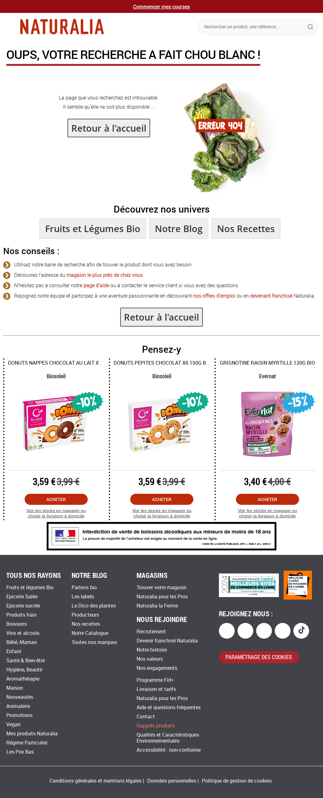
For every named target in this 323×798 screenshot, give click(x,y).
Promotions (19, 715)
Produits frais (21, 615)
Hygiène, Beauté (24, 670)
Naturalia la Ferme (157, 606)
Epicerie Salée (22, 597)
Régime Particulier (27, 743)
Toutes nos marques (94, 642)
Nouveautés (19, 697)
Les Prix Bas (20, 752)
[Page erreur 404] (227, 192)
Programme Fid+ (155, 680)
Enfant (13, 651)
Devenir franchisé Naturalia (167, 641)
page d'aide (96, 285)
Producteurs (85, 615)
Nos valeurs (150, 659)
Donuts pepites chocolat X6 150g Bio (162, 363)
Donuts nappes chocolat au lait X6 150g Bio (66, 363)
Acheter (56, 499)
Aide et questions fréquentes (169, 707)
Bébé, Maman (21, 642)
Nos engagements (157, 668)
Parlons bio (84, 587)
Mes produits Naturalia (32, 734)
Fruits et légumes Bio (30, 587)
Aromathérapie (22, 679)
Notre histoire (152, 650)
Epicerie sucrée (23, 606)
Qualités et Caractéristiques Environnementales (168, 738)
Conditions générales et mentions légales (96, 781)
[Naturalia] (62, 26)
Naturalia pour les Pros (162, 597)
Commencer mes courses (161, 6)
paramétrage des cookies (259, 657)
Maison (14, 688)
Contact (146, 717)
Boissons (16, 624)
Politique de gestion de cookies (237, 781)
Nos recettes (86, 624)
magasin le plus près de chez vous (105, 275)
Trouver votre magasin (161, 587)
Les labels (83, 597)
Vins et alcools (22, 633)
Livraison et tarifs (156, 689)
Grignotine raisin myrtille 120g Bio (267, 363)
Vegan (13, 724)
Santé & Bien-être (25, 661)
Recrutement (151, 632)
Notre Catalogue (90, 633)
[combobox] (257, 27)
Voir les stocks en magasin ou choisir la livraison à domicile (56, 513)
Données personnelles (171, 781)
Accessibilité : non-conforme (169, 750)
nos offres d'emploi (214, 296)
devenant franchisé (271, 296)
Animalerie (18, 706)
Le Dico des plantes (94, 606)
